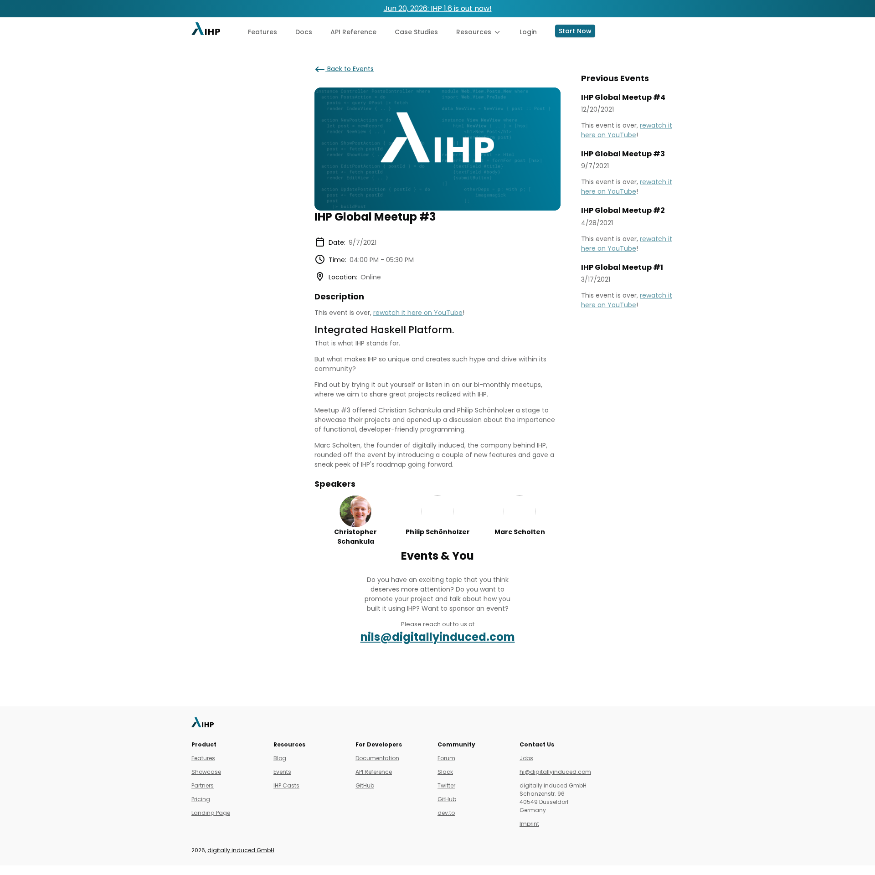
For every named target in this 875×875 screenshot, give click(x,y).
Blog (279, 758)
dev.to (446, 813)
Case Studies (416, 31)
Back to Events (349, 68)
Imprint (529, 824)
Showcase (206, 772)
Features (262, 31)
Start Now (575, 31)
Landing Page (210, 813)
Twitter (446, 785)
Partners (202, 785)
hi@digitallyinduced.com (555, 772)
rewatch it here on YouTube (418, 312)
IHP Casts (286, 785)
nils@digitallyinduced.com (437, 636)
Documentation (377, 758)
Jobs (526, 758)
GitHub (364, 785)
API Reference (353, 31)
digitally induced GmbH (240, 850)
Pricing (200, 799)
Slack (445, 772)
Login (528, 31)
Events (282, 772)
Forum (446, 758)
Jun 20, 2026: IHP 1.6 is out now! (438, 8)
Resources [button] (474, 31)
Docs (303, 31)
